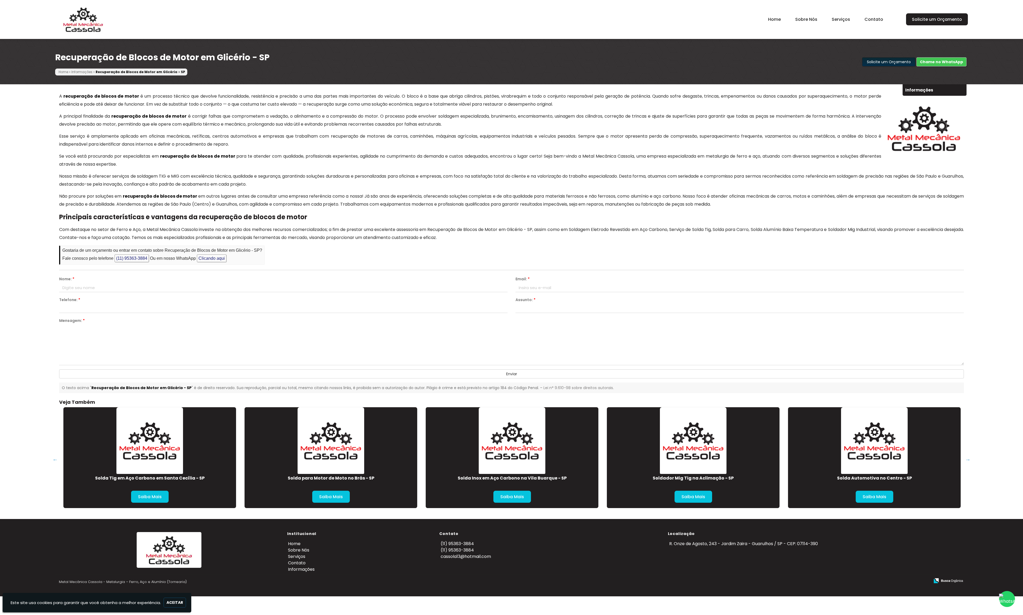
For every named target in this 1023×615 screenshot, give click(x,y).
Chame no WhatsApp (941, 62)
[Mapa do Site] (875, 580)
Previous (55, 459)
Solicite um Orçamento (937, 19)
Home (774, 19)
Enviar (511, 374)
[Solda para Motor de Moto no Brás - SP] (331, 440)
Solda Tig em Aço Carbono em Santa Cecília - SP (150, 478)
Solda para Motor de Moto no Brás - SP (331, 478)
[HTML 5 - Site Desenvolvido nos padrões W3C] (887, 581)
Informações (301, 569)
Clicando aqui (211, 258)
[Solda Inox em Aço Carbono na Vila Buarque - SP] (512, 440)
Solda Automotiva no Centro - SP (874, 478)
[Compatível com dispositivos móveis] (924, 581)
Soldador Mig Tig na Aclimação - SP (693, 478)
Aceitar (175, 602)
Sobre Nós (806, 19)
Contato (873, 19)
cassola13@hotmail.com (466, 556)
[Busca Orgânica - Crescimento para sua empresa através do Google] (948, 580)
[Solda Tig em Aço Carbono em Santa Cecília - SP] (149, 440)
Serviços (841, 19)
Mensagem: (72, 320)
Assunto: (525, 299)
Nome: (66, 279)
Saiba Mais (150, 497)
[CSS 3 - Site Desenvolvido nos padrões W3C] (905, 581)
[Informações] (897, 18)
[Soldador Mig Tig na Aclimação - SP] (693, 440)
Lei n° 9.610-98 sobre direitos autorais (578, 387)
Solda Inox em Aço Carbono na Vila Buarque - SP (512, 478)
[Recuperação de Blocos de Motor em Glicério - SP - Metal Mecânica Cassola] (83, 19)
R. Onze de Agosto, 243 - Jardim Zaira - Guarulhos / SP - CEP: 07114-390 (743, 544)
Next (968, 459)
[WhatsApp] (1007, 599)
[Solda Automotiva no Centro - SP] (874, 440)
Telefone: (69, 299)
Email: (522, 279)
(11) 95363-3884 (131, 258)
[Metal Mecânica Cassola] (169, 550)
